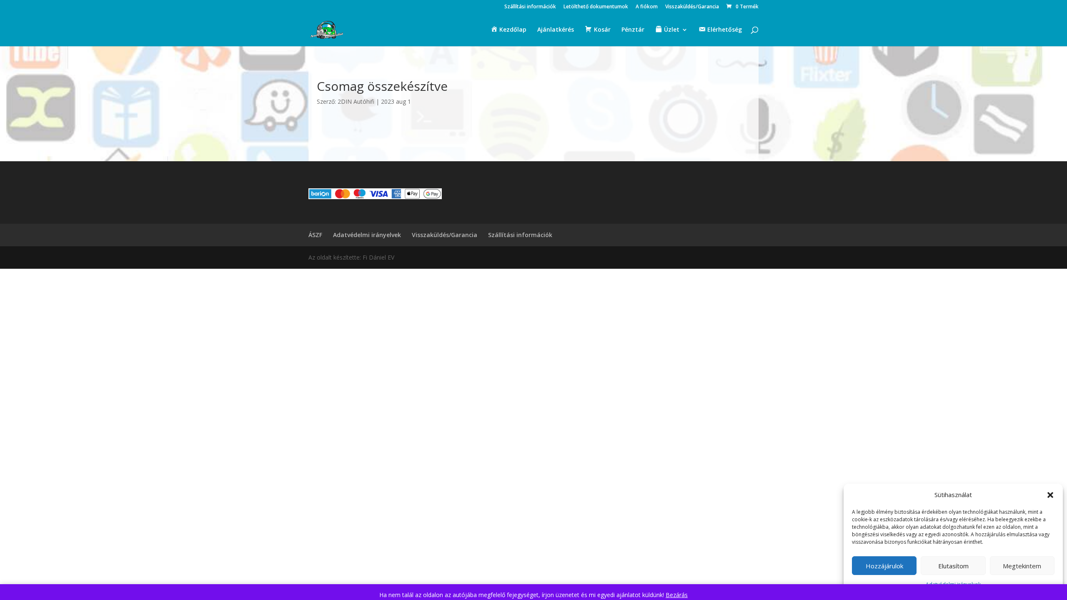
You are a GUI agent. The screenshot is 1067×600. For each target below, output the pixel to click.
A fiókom (647, 7)
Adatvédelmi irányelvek (367, 235)
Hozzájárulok (884, 566)
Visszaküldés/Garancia (692, 7)
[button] (1050, 495)
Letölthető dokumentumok (596, 7)
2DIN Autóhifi (356, 101)
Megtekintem (1022, 566)
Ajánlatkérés (555, 30)
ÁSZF (315, 235)
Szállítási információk (530, 7)
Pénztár (632, 30)
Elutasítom (953, 566)
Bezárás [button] (677, 595)
